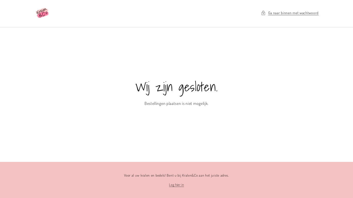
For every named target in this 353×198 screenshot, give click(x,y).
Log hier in (176, 185)
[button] (290, 13)
